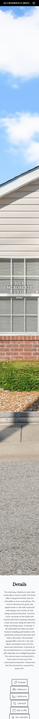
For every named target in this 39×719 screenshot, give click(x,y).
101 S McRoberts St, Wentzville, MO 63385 (17, 3)
